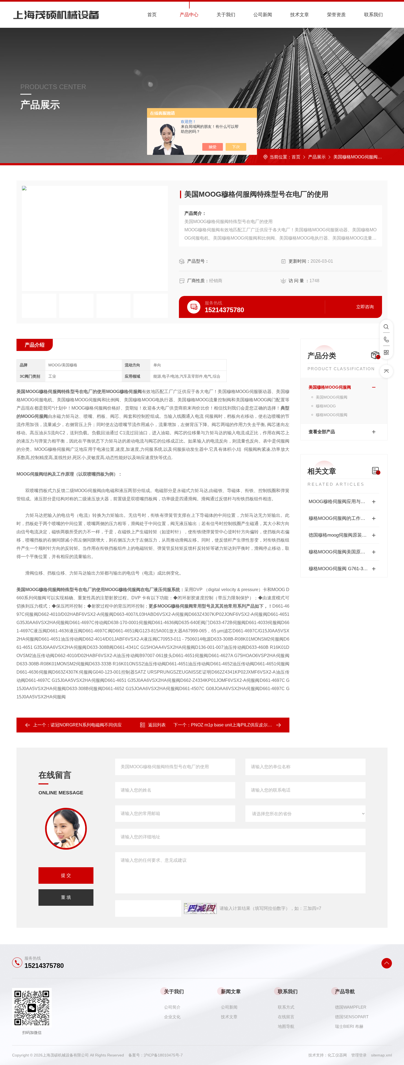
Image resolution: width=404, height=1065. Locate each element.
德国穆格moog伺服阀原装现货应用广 (344, 535)
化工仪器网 (339, 1055)
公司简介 (172, 1007)
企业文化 (172, 1016)
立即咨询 (365, 306)
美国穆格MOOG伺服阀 (355, 157)
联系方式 (286, 1007)
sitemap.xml (381, 1055)
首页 (152, 14)
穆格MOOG (326, 406)
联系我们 (373, 14)
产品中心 (189, 14)
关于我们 (226, 14)
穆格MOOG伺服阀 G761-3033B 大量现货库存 (344, 568)
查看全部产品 (322, 431)
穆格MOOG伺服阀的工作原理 (339, 518)
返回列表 (157, 725)
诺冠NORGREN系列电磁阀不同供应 (86, 725)
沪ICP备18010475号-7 (163, 1055)
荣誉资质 (336, 14)
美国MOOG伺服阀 (331, 397)
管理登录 (359, 1055)
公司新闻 (262, 14)
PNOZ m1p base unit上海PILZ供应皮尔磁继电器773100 (245, 725)
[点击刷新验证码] (200, 908)
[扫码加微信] (386, 352)
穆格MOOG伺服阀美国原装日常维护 (344, 552)
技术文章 (299, 14)
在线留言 (286, 1016)
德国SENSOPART (352, 1016)
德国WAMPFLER (350, 1007)
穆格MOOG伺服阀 (331, 415)
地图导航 (286, 1026)
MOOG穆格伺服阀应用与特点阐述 (344, 501)
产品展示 (317, 157)
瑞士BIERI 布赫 (349, 1026)
